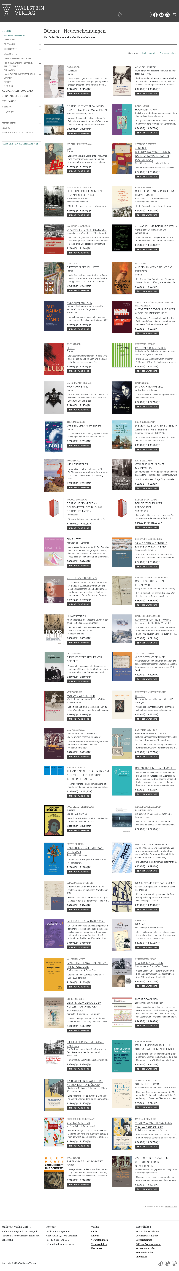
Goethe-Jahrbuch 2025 (82, 577)
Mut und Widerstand (81, 695)
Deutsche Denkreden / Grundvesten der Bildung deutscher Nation (84, 507)
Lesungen (9, 101)
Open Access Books (15, 96)
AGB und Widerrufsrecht (148, 1244)
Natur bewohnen (146, 999)
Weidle (8, 78)
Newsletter (96, 1248)
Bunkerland (143, 810)
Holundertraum (146, 109)
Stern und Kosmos (148, 1084)
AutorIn (152, 53)
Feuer (71, 347)
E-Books (8, 86)
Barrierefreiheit (144, 1239)
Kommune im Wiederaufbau (153, 619)
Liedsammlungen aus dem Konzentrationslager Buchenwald (84, 1006)
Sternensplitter (78, 1122)
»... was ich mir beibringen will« (156, 226)
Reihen (8, 82)
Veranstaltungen (99, 1239)
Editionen (9, 44)
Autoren (95, 1235)
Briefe (71, 810)
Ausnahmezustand (79, 302)
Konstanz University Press (19, 74)
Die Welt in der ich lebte (83, 267)
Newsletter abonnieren (19, 143)
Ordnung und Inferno (82, 733)
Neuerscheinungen (14, 35)
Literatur (9, 39)
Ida (69, 147)
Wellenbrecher (77, 464)
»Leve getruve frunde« (150, 657)
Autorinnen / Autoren (18, 90)
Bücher (7, 31)
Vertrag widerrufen (145, 1248)
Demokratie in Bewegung (152, 844)
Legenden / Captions (149, 962)
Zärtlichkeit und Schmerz (85, 1161)
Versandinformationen (147, 1231)
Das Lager (142, 924)
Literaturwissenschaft (17, 58)
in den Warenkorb (80, 94)
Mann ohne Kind (77, 386)
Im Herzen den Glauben (150, 347)
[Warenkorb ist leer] (174, 14)
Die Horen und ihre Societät (85, 886)
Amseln (72, 70)
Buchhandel (9, 123)
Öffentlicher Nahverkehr (84, 425)
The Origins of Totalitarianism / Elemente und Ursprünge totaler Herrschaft (88, 775)
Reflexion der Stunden (150, 733)
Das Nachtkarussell (149, 386)
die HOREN (9, 70)
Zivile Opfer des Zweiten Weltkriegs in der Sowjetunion (151, 1162)
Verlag (7, 106)
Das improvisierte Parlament (155, 883)
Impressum (141, 1256)
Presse (6, 127)
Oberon (140, 695)
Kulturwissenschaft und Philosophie (18, 65)
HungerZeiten (76, 616)
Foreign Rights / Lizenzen (17, 132)
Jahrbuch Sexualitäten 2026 (86, 921)
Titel (144, 53)
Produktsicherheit (145, 1252)
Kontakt (8, 112)
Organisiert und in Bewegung (87, 229)
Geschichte (10, 53)
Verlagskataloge (99, 1244)
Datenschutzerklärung (147, 1235)
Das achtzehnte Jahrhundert (155, 767)
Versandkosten (171, 1206)
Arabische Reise (145, 67)
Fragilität (74, 539)
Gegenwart (10, 49)
